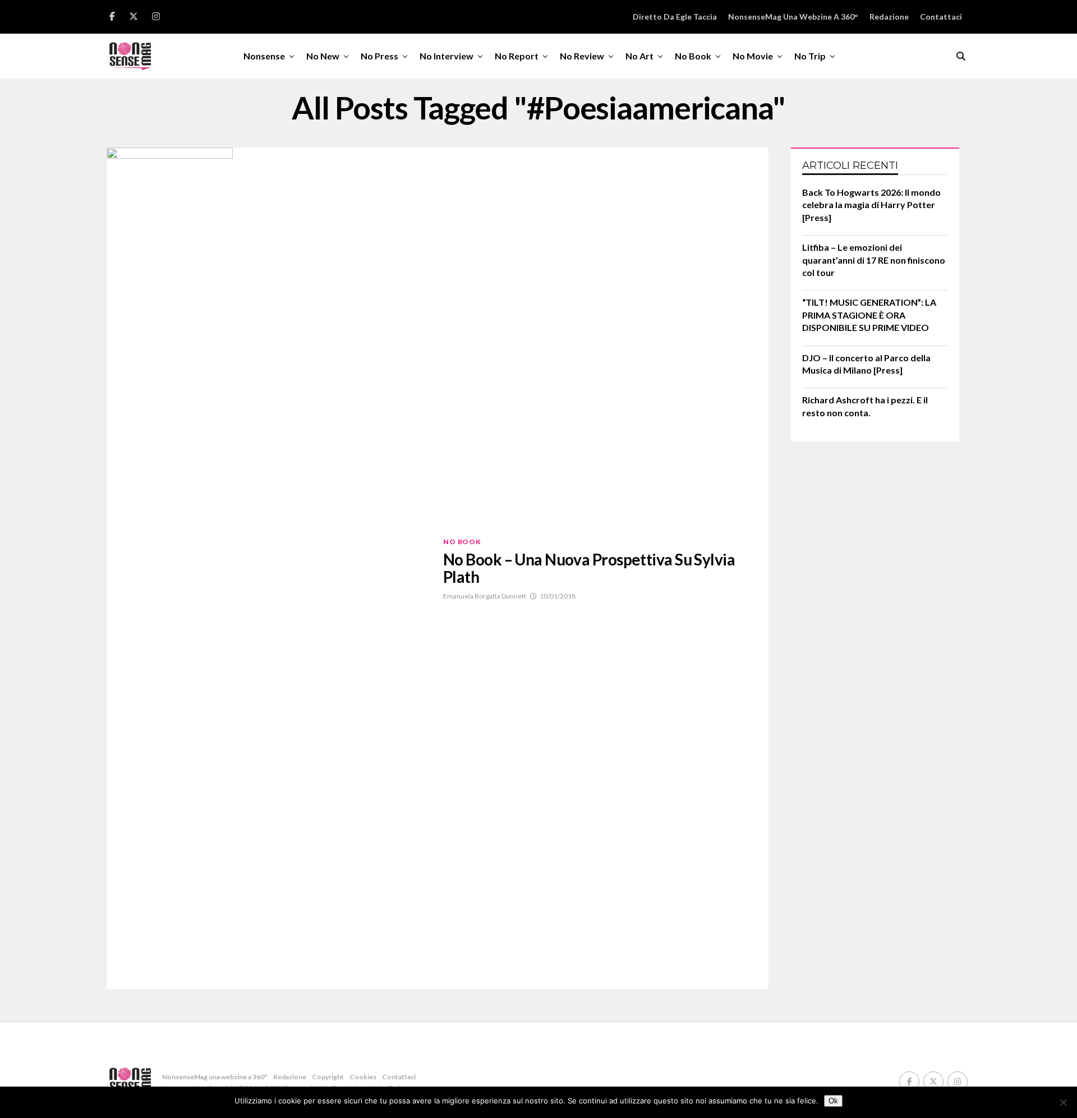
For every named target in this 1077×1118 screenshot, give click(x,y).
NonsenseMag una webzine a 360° (793, 16)
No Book (693, 55)
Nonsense (264, 55)
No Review (582, 55)
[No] (1063, 1102)
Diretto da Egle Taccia (675, 16)
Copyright (328, 1077)
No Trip (810, 55)
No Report (516, 55)
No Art (639, 55)
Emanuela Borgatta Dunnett (484, 596)
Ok (833, 1101)
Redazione (889, 16)
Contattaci (941, 16)
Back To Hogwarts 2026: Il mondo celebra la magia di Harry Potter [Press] (871, 205)
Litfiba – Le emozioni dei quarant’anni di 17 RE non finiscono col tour (873, 260)
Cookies (362, 1077)
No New (322, 55)
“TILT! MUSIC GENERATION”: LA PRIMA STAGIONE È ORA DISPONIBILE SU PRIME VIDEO (869, 315)
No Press (379, 55)
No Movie (753, 55)
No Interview (446, 55)
